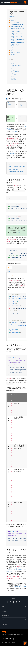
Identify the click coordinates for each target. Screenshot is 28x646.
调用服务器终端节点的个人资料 (17, 166)
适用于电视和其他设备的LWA (16, 26)
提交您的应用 (13, 79)
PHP (9, 268)
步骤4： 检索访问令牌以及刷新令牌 (18, 40)
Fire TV (12, 66)
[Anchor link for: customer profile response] (24, 345)
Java (21, 267)
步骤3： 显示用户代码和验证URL (17, 37)
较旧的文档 (13, 54)
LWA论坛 (12, 63)
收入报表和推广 (14, 74)
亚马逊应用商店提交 (15, 71)
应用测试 (12, 73)
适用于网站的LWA (14, 20)
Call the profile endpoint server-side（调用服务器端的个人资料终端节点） (16, 569)
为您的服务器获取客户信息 (16, 171)
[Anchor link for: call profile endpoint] (16, 182)
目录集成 (12, 68)
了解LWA (13, 49)
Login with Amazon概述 (15, 19)
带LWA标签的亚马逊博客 (16, 65)
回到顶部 (14, 598)
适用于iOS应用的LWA (15, 22)
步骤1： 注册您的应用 (16, 31)
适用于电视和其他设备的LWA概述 (18, 29)
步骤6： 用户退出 (15, 44)
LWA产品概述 (13, 62)
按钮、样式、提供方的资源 (16, 52)
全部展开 (13, 16)
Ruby (9, 271)
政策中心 (12, 76)
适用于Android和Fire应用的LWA (17, 24)
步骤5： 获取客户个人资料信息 (18, 42)
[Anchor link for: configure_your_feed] (25, 98)
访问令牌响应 (14, 131)
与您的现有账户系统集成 (19, 586)
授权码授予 (10, 130)
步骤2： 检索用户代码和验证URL (17, 33)
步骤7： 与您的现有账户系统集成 (18, 46)
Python (15, 267)
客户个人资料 (11, 153)
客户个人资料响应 (13, 169)
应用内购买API (14, 78)
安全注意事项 (13, 51)
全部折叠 (10, 16)
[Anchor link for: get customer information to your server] (11, 553)
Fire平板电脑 (13, 70)
